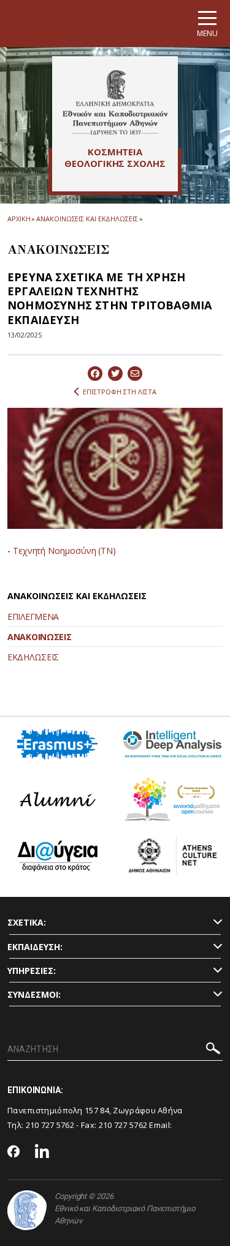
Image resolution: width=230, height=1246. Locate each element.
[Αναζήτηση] (213, 1050)
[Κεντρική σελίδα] (115, 102)
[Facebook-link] (13, 1152)
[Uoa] (27, 1210)
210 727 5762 (50, 1124)
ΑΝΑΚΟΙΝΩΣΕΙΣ (39, 637)
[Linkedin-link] (42, 1153)
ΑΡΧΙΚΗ (18, 218)
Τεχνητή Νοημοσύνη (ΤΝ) (64, 550)
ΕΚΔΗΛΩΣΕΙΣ (33, 657)
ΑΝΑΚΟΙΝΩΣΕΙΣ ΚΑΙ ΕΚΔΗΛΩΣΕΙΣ (86, 218)
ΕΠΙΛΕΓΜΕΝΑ (33, 616)
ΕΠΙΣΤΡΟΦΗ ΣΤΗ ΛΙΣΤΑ (119, 391)
